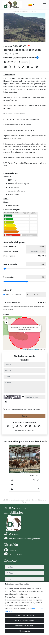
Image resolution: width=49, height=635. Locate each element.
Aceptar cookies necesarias (24, 626)
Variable (18, 294)
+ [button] (6, 319)
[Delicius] (23, 67)
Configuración (24, 631)
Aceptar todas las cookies (24, 615)
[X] (19, 67)
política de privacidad (34, 409)
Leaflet (25, 349)
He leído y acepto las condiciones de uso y (23, 409)
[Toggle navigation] (44, 5)
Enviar (24, 416)
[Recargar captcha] (23, 397)
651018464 (24, 360)
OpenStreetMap (33, 349)
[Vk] (28, 67)
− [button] (6, 322)
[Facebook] (15, 67)
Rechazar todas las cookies (24, 620)
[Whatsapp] (32, 67)
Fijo (7, 294)
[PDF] (10, 67)
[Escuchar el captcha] (5, 401)
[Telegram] (37, 67)
